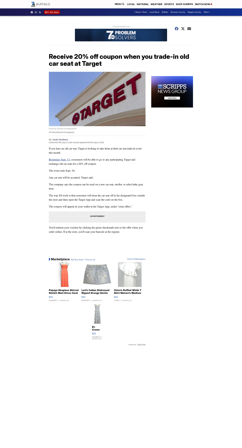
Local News (154, 12)
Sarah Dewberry (60, 139)
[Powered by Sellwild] (141, 345)
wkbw (36, 12)
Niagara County (194, 12)
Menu (118, 4)
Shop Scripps (184, 4)
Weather (156, 4)
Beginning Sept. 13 (59, 159)
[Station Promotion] (121, 35)
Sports (169, 4)
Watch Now (203, 4)
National (143, 4)
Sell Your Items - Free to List (83, 260)
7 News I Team (140, 12)
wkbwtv (32, 12)
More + (207, 12)
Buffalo (165, 12)
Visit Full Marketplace (136, 259)
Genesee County (177, 12)
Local (131, 4)
